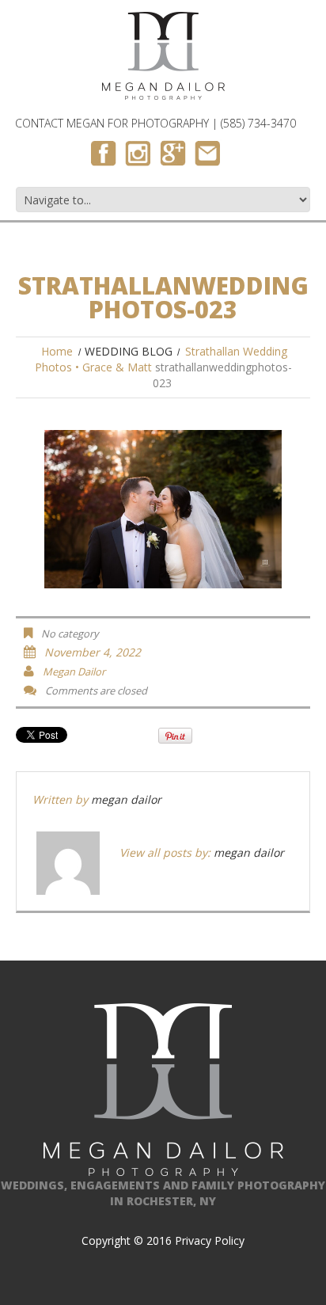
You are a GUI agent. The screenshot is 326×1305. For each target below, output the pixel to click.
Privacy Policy (209, 1240)
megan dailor (74, 671)
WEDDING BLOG (128, 351)
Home (57, 351)
